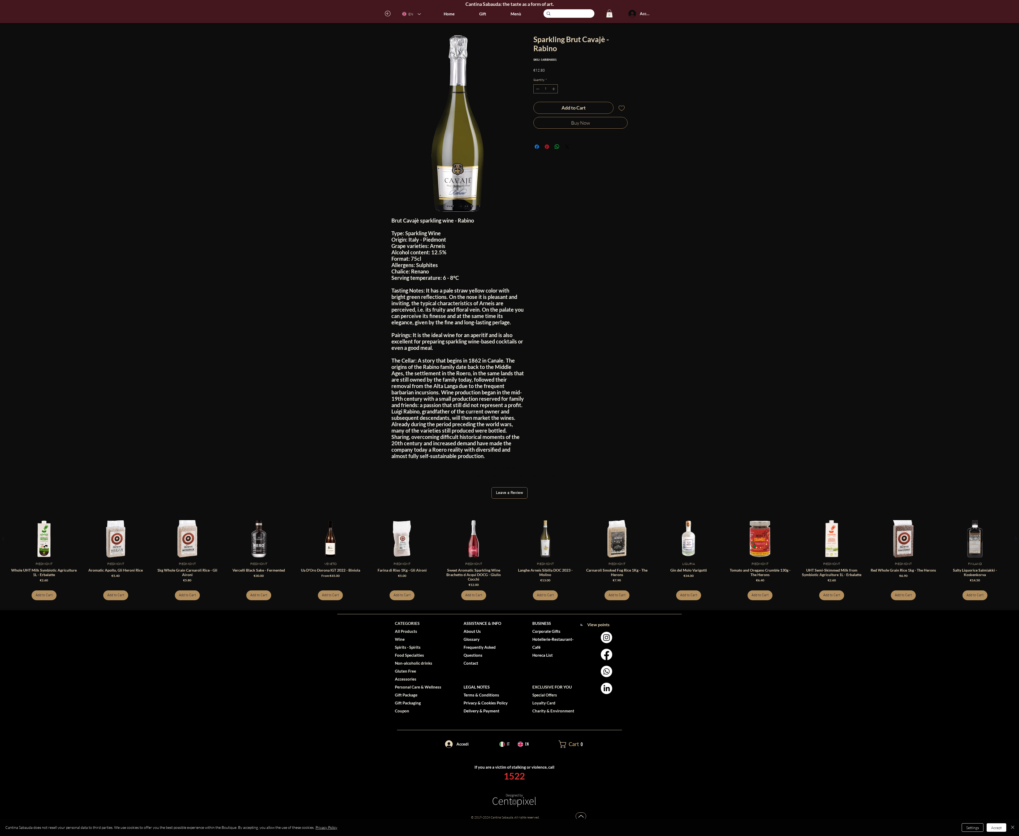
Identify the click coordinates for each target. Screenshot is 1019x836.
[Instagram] (606, 637)
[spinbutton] (545, 89)
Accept (996, 827)
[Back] (387, 13)
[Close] (1012, 827)
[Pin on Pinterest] (547, 143)
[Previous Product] (3, 538)
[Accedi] (632, 13)
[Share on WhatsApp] (557, 143)
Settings (972, 827)
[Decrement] (537, 89)
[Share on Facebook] (537, 143)
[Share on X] (567, 143)
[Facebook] (606, 654)
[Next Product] (1016, 538)
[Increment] (554, 89)
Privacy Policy (326, 827)
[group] (509, 560)
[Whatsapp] (606, 671)
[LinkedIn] (606, 688)
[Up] (581, 816)
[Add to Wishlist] (622, 108)
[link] (609, 14)
